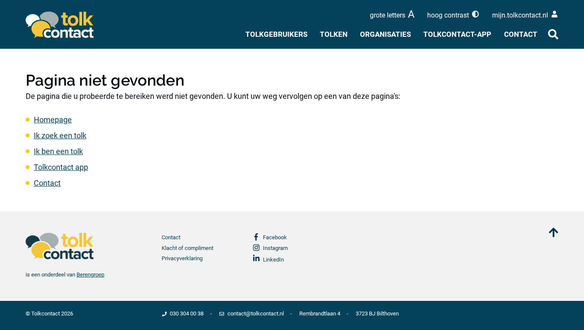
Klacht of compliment (187, 248)
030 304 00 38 (187, 313)
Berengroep (90, 274)
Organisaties (385, 34)
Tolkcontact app (61, 167)
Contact (520, 34)
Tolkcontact (45, 313)
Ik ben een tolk (58, 151)
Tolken (334, 34)
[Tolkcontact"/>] (66, 25)
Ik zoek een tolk (60, 135)
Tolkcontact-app (457, 34)
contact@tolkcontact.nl (255, 313)
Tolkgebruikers (276, 34)
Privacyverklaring (182, 258)
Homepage (53, 119)
